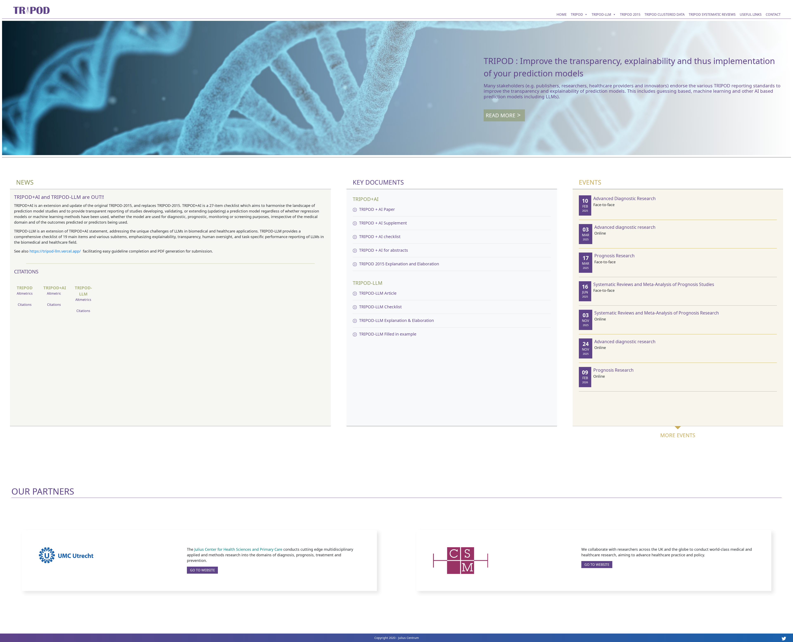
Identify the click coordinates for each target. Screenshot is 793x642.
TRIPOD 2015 (630, 14)
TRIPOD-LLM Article (377, 293)
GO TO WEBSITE (202, 570)
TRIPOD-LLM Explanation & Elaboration (396, 320)
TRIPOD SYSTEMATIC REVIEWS (712, 14)
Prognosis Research (614, 256)
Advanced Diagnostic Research (624, 198)
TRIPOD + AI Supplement (383, 223)
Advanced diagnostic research (624, 227)
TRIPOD (577, 14)
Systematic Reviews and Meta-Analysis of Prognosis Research (656, 313)
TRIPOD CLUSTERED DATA (665, 14)
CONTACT (773, 14)
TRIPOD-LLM (601, 14)
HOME (562, 14)
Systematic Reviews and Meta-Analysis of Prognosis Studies (653, 284)
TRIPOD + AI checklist (379, 236)
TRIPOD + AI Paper (377, 209)
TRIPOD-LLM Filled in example (387, 334)
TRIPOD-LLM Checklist (380, 307)
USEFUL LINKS (751, 14)
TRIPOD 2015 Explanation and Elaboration (399, 264)
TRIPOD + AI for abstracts (383, 250)
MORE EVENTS (677, 435)
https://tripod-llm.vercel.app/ (56, 251)
